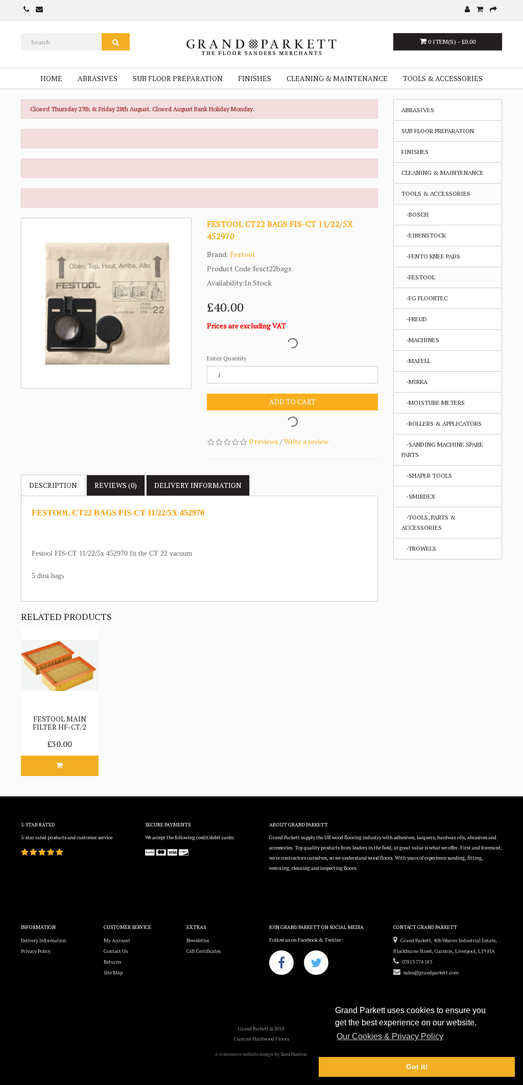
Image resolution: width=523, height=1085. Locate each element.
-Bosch (415, 214)
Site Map (113, 972)
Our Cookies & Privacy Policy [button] (390, 1036)
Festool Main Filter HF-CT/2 (59, 722)
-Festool (418, 277)
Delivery (198, 485)
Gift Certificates (203, 951)
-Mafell (416, 361)
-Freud (414, 319)
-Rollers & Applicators (441, 423)
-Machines (420, 340)
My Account (117, 940)
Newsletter (197, 940)
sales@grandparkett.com (429, 972)
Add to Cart (292, 401)
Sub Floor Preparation (178, 78)
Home (51, 78)
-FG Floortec (424, 298)
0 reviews (263, 441)
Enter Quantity (227, 358)
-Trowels (418, 548)
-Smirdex (418, 496)
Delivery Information (43, 940)
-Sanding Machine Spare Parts (442, 449)
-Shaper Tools (426, 475)
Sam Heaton (293, 1054)
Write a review (306, 441)
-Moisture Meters (433, 402)
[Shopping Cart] (480, 10)
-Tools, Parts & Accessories (428, 522)
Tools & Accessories (443, 78)
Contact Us (116, 951)
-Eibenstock (423, 235)
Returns (112, 962)
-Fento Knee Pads (430, 256)
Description (53, 485)
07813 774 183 (415, 962)
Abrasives (97, 78)
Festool (242, 254)
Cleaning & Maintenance (337, 78)
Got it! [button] (417, 1067)
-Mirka (414, 381)
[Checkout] (493, 10)
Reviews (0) (115, 485)
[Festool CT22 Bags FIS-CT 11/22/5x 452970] (106, 303)
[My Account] (467, 10)
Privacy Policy (36, 951)
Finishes (254, 78)
